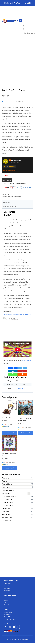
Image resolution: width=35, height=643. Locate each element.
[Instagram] (9, 627)
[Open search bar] (24, 26)
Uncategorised (6, 520)
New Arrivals (6, 487)
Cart (5, 602)
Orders (5, 600)
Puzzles (4, 481)
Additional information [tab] (9, 206)
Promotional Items (8, 490)
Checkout (6, 604)
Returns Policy (7, 614)
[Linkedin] (13, 371)
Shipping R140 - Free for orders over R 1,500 (18, 3)
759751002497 (20, 388)
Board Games (6, 493)
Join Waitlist (7, 180)
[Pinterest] (22, 371)
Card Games (10, 196)
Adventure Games (10, 496)
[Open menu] (20, 20)
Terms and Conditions (9, 619)
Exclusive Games (7, 517)
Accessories (5, 478)
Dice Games (6, 511)
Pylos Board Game (8, 418)
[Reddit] (22, 374)
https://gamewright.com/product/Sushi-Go (17, 314)
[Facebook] (13, 368)
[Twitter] (22, 368)
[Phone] (18, 627)
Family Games (17, 196)
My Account (7, 598)
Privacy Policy (7, 616)
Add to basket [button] (9, 433)
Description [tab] (6, 202)
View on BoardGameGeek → (9, 170)
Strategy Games (9, 499)
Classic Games (8, 505)
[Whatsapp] (13, 374)
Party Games (6, 514)
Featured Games (7, 484)
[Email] (13, 627)
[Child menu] (29, 493)
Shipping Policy (8, 612)
